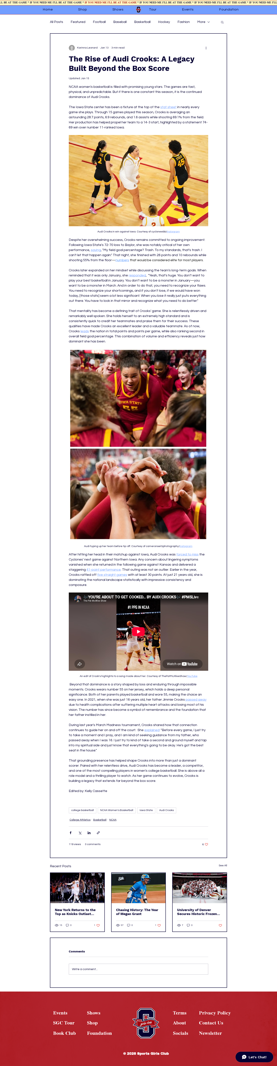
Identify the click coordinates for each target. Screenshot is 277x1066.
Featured (78, 22)
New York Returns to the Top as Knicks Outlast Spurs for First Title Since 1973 (76, 912)
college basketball (82, 810)
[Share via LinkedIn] (89, 833)
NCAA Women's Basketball (116, 810)
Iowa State (146, 810)
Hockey (164, 22)
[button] (222, 22)
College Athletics (80, 820)
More (201, 22)
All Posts (56, 22)
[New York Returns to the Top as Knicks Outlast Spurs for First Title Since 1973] (77, 888)
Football (99, 22)
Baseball (120, 22)
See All (223, 865)
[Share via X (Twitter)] (80, 833)
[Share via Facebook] (70, 833)
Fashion (184, 22)
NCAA (112, 820)
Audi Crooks (166, 810)
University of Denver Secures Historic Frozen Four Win (197, 912)
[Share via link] (98, 833)
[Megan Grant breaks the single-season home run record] (139, 888)
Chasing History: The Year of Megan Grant (137, 912)
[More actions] (206, 48)
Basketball (142, 22)
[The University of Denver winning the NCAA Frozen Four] (200, 888)
